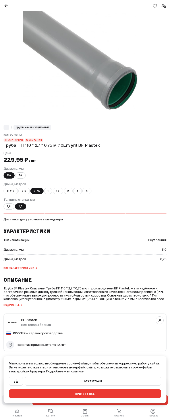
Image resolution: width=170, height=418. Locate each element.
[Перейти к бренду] (159, 320)
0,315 (10, 191)
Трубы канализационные (32, 127)
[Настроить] (16, 381)
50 (20, 175)
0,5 (24, 191)
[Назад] (6, 5)
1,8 (9, 206)
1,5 (58, 191)
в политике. (75, 371)
